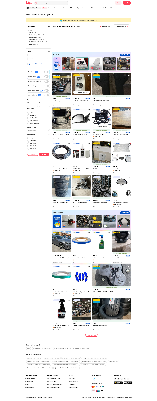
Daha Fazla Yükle (91, 335)
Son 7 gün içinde (34, 120)
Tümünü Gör (125, 55)
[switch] (46, 72)
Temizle (33, 154)
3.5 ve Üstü (33, 143)
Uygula (44, 154)
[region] (91, 64)
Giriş (118, 3)
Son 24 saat (33, 115)
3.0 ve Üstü (33, 140)
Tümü (31, 112)
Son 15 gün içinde (34, 123)
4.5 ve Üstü (33, 148)
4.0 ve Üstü (33, 146)
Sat (128, 3)
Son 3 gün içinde (34, 118)
